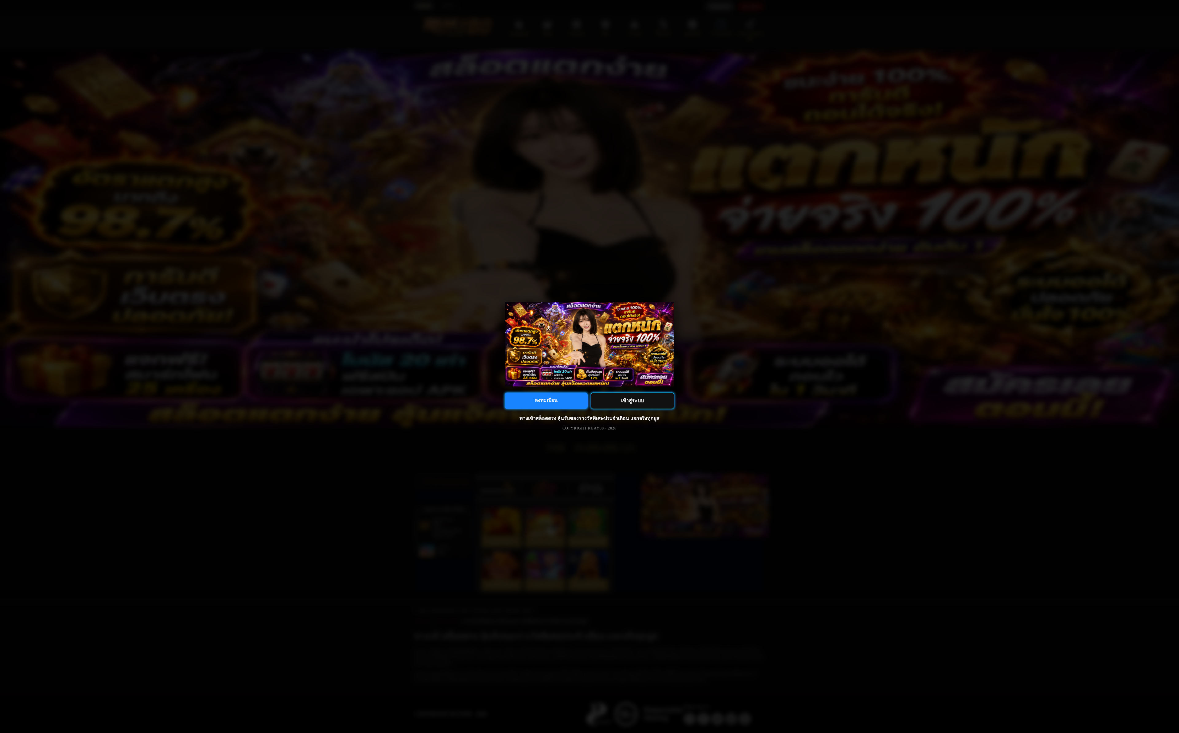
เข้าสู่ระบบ (632, 400)
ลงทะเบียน (546, 400)
